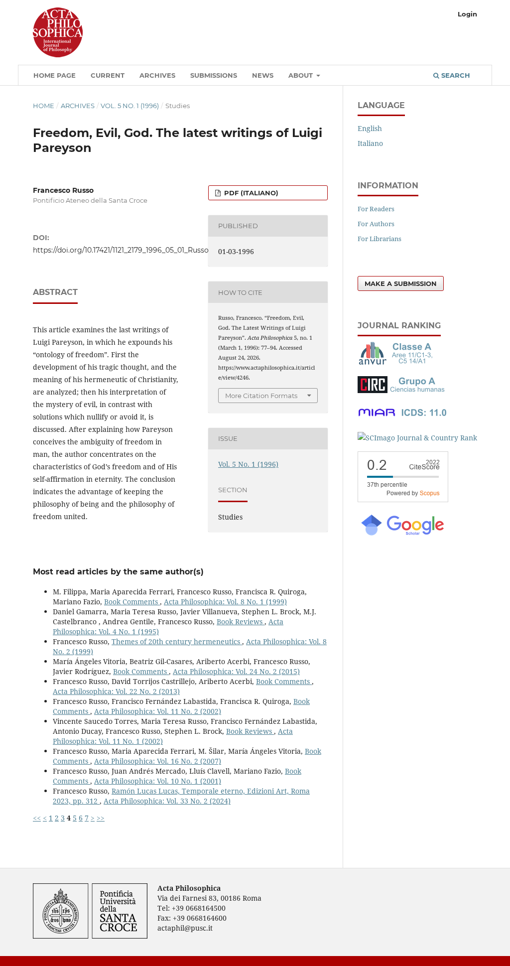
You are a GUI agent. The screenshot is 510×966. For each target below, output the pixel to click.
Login (467, 14)
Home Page (54, 75)
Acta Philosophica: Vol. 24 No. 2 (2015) (236, 671)
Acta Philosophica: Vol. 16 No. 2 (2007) (157, 761)
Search (454, 75)
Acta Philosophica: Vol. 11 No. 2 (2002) (157, 711)
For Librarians (379, 238)
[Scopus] (403, 499)
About (301, 75)
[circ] (402, 390)
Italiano (370, 143)
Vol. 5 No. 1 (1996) (130, 106)
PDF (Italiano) (250, 193)
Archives (157, 75)
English (370, 128)
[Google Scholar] (402, 534)
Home (43, 106)
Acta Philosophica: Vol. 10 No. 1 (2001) (157, 781)
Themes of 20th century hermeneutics (177, 641)
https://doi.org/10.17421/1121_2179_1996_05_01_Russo (121, 250)
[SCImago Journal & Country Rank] (417, 437)
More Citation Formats (261, 396)
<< (37, 818)
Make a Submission (401, 283)
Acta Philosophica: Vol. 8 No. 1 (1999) (225, 601)
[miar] (402, 418)
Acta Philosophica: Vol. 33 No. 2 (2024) (167, 801)
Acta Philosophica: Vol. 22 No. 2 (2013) (116, 691)
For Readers (376, 208)
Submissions (213, 75)
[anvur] (397, 362)
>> (101, 818)
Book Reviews (240, 621)
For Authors (376, 223)
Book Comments (132, 601)
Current (108, 75)
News (262, 75)
